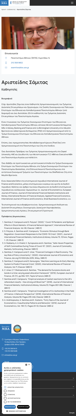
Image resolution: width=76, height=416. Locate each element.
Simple (72, 412)
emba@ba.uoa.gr (10, 355)
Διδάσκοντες (11, 9)
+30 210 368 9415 (10, 348)
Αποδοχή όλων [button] (10, 407)
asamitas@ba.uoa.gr (20, 67)
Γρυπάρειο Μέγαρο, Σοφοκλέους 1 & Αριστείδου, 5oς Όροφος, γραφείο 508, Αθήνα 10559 (16, 342)
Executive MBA (15, 3)
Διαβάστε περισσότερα (19, 383)
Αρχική (3, 9)
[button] (17, 411)
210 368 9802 (17, 62)
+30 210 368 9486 (10, 351)
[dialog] (17, 388)
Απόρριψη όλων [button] (23, 407)
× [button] (29, 364)
